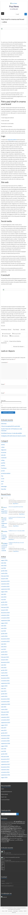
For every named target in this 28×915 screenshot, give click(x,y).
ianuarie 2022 (4, 675)
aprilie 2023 (4, 652)
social (2, 478)
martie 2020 (4, 709)
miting (2, 460)
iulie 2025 (3, 594)
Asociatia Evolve (4, 824)
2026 (2, 822)
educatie (3, 455)
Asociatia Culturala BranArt (18, 823)
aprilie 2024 (4, 633)
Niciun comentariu (15, 336)
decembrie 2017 (5, 759)
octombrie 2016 (5, 772)
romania (4, 838)
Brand (9, 329)
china (19, 826)
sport (2, 481)
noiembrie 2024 (5, 615)
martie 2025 (4, 604)
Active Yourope (6, 821)
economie (3, 452)
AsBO (2, 788)
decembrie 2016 (5, 767)
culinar (3, 447)
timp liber (3, 489)
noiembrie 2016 (5, 769)
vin (8, 841)
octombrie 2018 (5, 740)
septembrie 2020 (5, 704)
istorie (2, 834)
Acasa (3, 911)
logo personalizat (12, 139)
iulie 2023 (3, 644)
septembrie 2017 (5, 764)
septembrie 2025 (5, 589)
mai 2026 (3, 568)
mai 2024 (3, 631)
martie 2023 (4, 654)
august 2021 (4, 686)
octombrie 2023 (5, 641)
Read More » (16, 503)
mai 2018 (3, 751)
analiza (3, 444)
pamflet (3, 463)
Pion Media (16, 329)
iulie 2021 (3, 688)
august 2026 (4, 560)
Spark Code (3, 797)
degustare (3, 449)
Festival (13, 831)
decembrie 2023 (5, 638)
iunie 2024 (3, 628)
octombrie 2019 (5, 720)
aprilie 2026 (4, 570)
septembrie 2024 (5, 620)
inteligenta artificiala (7, 833)
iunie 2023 (3, 646)
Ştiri (6, 911)
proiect (3, 470)
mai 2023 (3, 649)
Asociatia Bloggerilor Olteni (6, 823)
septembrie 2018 (5, 743)
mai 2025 (3, 599)
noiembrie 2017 (5, 761)
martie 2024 (4, 636)
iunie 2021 (3, 691)
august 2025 (4, 591)
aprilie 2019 (4, 733)
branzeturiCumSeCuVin (9, 826)
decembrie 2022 (5, 662)
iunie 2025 (3, 597)
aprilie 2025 (4, 602)
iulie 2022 (3, 665)
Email (3, 393)
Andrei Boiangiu (7, 333)
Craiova (5, 827)
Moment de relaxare (19, 346)
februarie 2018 (5, 756)
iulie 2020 (3, 706)
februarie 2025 (5, 607)
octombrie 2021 (5, 680)
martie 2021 (4, 696)
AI (14, 822)
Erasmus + (19, 830)
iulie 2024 (3, 625)
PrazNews (5, 336)
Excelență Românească (6, 791)
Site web (3, 400)
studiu (18, 838)
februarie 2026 (5, 576)
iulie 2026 (3, 563)
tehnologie (4, 486)
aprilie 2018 (4, 754)
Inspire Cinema (20, 831)
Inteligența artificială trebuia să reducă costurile (13, 435)
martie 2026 (4, 573)
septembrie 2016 (5, 775)
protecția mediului (5, 473)
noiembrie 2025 (5, 584)
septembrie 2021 (5, 683)
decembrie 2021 (5, 678)
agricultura (11, 822)
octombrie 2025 (5, 586)
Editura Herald (4, 794)
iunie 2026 (3, 565)
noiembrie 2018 (5, 738)
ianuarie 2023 (4, 659)
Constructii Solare (5, 799)
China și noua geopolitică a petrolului (10, 426)
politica (3, 465)
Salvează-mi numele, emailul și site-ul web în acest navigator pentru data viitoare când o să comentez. (14, 408)
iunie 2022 (3, 667)
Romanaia (25, 836)
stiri (2, 483)
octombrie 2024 (5, 618)
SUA (20, 838)
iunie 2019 (3, 730)
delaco (19, 828)
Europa (23, 830)
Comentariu (4, 362)
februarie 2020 (5, 712)
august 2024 (4, 623)
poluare (2, 836)
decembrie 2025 (5, 581)
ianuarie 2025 (4, 610)
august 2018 (4, 746)
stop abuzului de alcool (12, 838)
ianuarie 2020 (4, 714)
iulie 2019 (3, 727)
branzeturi (10, 824)
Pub (2, 476)
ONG (5, 834)
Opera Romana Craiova (14, 835)
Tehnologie (15, 911)
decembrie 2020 (5, 699)
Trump (16, 840)
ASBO (23, 822)
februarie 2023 (5, 657)
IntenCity (15, 833)
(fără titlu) (3, 423)
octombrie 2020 (5, 701)
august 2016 (4, 777)
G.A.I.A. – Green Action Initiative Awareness (11, 342)
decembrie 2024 (5, 612)
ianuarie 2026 (4, 578)
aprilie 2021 (4, 693)
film (16, 831)
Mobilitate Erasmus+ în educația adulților (11, 433)
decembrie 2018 (5, 735)
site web (23, 329)
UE (18, 840)
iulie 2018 (3, 748)
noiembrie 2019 (5, 717)
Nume (3, 384)
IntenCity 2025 (21, 833)
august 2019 (4, 725)
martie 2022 (4, 672)
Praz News (14, 6)
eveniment (3, 457)
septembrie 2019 (5, 722)
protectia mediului (16, 836)
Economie (10, 911)
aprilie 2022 (4, 670)
